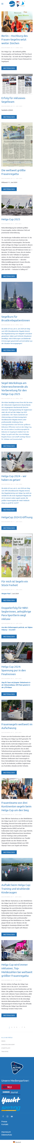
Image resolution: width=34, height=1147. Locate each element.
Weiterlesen (9, 68)
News (3, 1041)
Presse (4, 1121)
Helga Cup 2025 (10, 219)
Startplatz (5, 1048)
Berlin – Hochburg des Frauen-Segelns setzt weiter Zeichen (14, 39)
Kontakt (4, 1124)
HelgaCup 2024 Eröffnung (16, 517)
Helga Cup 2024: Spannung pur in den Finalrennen (13, 670)
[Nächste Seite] (24, 1027)
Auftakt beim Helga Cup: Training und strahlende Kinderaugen (16, 888)
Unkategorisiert (8, 1044)
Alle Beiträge (7, 1037)
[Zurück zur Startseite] (17, 4)
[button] (2, 4)
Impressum (6, 1132)
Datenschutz (6, 1134)
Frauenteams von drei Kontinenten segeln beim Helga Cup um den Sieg (16, 806)
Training (4, 1051)
